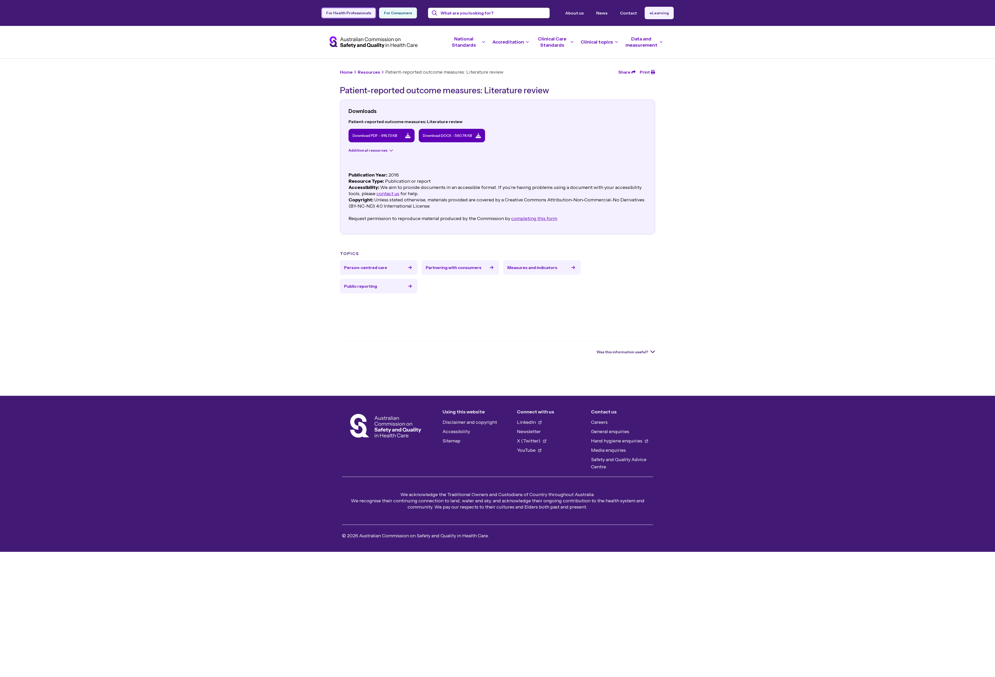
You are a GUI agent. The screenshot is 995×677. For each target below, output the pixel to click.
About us (574, 13)
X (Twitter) (529, 441)
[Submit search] (435, 13)
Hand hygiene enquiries (617, 441)
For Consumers (398, 13)
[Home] (385, 427)
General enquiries (610, 431)
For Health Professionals (348, 13)
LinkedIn (527, 422)
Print (645, 72)
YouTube (527, 450)
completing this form (534, 218)
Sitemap (451, 441)
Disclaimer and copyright (470, 422)
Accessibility (456, 431)
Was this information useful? (622, 352)
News (602, 13)
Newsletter (529, 431)
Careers (599, 422)
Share (624, 72)
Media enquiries (608, 450)
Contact (628, 13)
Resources (369, 72)
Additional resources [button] (368, 150)
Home (346, 72)
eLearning (659, 13)
